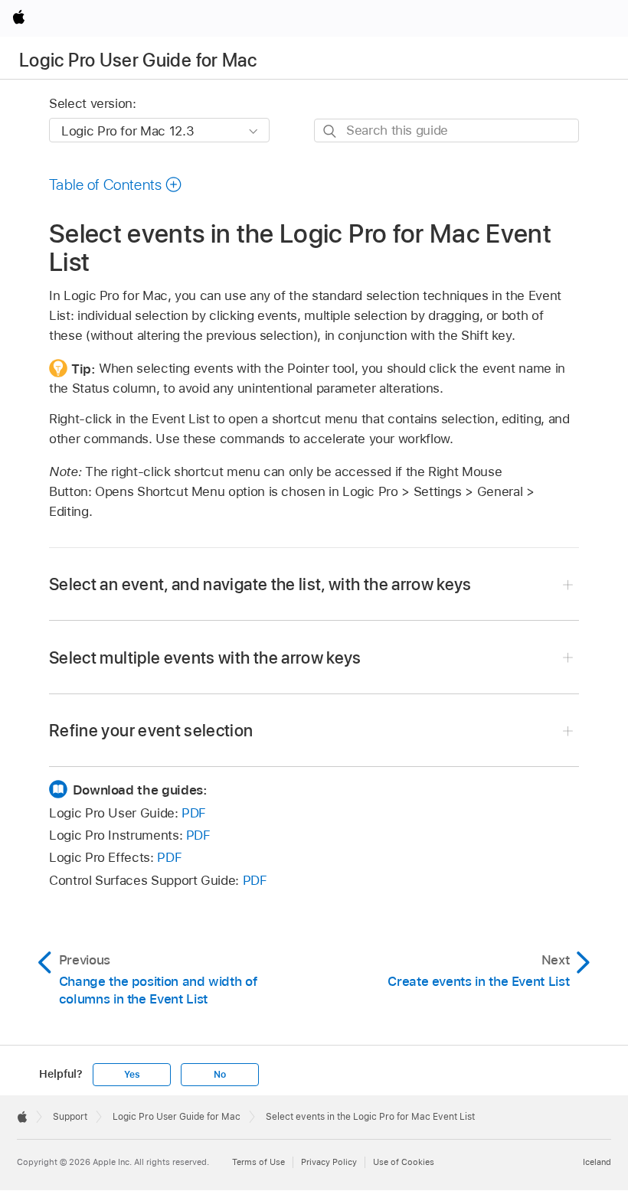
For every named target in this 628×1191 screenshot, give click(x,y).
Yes (131, 1074)
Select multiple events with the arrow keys (205, 657)
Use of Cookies (403, 1162)
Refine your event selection (151, 730)
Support (70, 1116)
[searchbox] (446, 130)
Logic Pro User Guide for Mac (138, 60)
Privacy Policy (329, 1162)
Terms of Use (258, 1162)
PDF (194, 813)
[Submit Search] (330, 131)
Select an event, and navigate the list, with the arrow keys (260, 584)
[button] (115, 184)
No (220, 1074)
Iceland (597, 1162)
